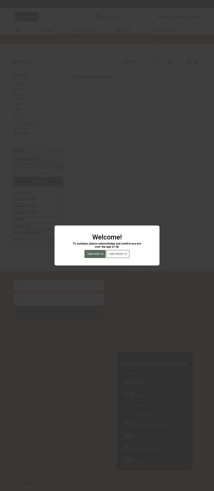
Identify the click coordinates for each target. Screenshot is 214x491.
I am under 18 (118, 254)
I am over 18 (95, 254)
